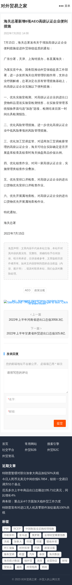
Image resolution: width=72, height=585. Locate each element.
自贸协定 (52, 560)
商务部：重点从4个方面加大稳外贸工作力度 (31, 501)
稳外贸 (28, 560)
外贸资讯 (8, 456)
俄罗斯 (36, 535)
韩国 (44, 566)
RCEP (17, 528)
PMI (6, 528)
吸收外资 (52, 541)
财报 (64, 560)
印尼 (29, 541)
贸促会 (8, 566)
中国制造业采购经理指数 (40, 528)
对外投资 (24, 547)
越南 (19, 566)
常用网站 (31, 443)
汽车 (31, 554)
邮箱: (11, 411)
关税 (6, 541)
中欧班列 (9, 535)
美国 (39, 560)
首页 (5, 443)
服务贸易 (9, 554)
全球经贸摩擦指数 (54, 535)
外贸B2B (30, 449)
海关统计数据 (12, 560)
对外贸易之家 (14, 5)
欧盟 (21, 554)
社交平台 (8, 449)
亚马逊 (23, 535)
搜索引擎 (53, 443)
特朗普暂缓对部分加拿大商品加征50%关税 (30, 473)
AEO (27, 290)
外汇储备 (9, 547)
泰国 (41, 554)
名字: (11, 399)
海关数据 (54, 554)
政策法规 (39, 290)
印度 (39, 541)
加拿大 (18, 541)
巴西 (37, 547)
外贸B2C (53, 449)
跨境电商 (32, 566)
